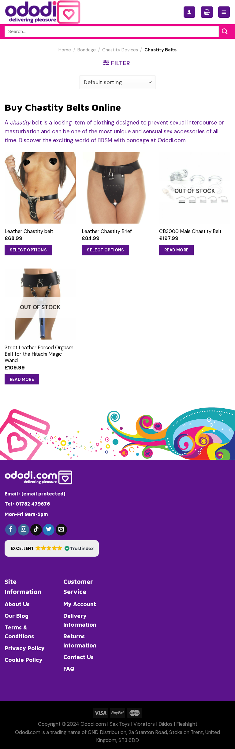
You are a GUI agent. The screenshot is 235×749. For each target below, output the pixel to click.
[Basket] (207, 12)
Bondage (86, 50)
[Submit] (224, 31)
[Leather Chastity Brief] (117, 188)
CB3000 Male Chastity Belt (190, 231)
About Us (17, 604)
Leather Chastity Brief (107, 231)
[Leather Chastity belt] (40, 188)
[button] (52, 548)
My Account (79, 604)
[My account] (189, 12)
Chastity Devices (120, 50)
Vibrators (144, 724)
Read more (176, 250)
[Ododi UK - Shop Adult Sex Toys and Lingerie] (48, 12)
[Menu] (224, 12)
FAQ (68, 668)
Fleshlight (186, 724)
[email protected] (43, 493)
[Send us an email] (61, 530)
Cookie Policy (24, 659)
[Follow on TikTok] (36, 530)
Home (64, 50)
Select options (28, 250)
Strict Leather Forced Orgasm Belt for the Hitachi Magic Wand (39, 354)
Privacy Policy (25, 648)
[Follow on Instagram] (23, 530)
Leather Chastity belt (29, 231)
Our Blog (16, 615)
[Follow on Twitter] (48, 530)
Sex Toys (120, 724)
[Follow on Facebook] (11, 530)
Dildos (166, 724)
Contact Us (78, 657)
